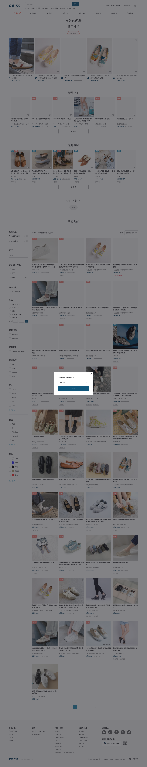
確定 (73, 388)
